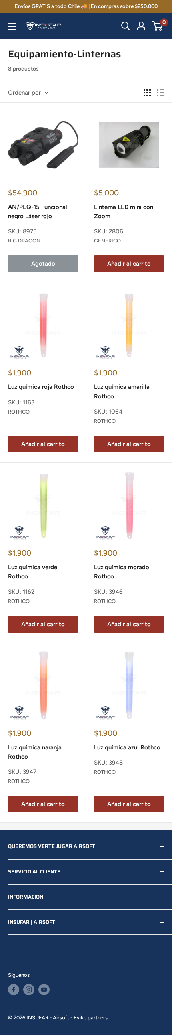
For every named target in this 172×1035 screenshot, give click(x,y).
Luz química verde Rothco (32, 572)
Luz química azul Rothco (127, 747)
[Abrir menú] (12, 26)
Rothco (19, 412)
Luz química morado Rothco (121, 572)
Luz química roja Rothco (41, 386)
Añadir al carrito (129, 263)
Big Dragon (24, 241)
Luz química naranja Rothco (35, 752)
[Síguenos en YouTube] (44, 989)
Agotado (43, 263)
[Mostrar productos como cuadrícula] (147, 92)
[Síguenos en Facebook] (13, 989)
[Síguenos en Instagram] (28, 989)
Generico (107, 241)
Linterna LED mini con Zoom (123, 211)
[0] (157, 26)
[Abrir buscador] (125, 26)
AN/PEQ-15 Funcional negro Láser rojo (37, 211)
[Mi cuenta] (141, 26)
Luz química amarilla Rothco (122, 391)
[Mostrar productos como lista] (160, 92)
